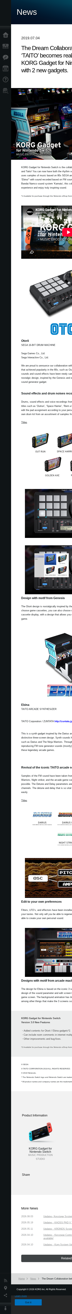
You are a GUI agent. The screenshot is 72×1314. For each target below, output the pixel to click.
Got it (28, 1302)
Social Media (6, 1295)
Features (6, 57)
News (6, 1280)
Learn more (21, 1296)
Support (6, 79)
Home (6, 35)
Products (6, 46)
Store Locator (6, 90)
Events (6, 68)
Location (6, 1288)
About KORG (6, 1308)
